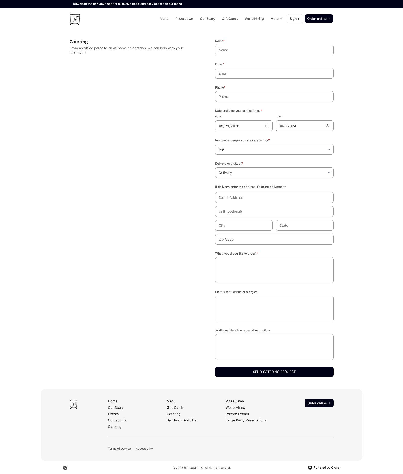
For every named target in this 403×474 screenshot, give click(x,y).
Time (279, 116)
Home (112, 401)
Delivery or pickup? (235, 163)
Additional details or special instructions (243, 330)
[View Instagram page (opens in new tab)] (65, 467)
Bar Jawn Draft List (182, 420)
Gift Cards (230, 18)
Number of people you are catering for (248, 140)
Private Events (237, 414)
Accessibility (144, 448)
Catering (173, 414)
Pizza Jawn (184, 18)
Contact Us (117, 420)
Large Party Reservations (246, 420)
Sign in (295, 18)
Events (113, 414)
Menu (164, 18)
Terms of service (119, 448)
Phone (226, 87)
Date (218, 116)
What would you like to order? (242, 253)
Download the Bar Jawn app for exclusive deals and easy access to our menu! (128, 3)
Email (225, 64)
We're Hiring (254, 18)
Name (225, 41)
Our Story (207, 18)
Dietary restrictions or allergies (236, 292)
